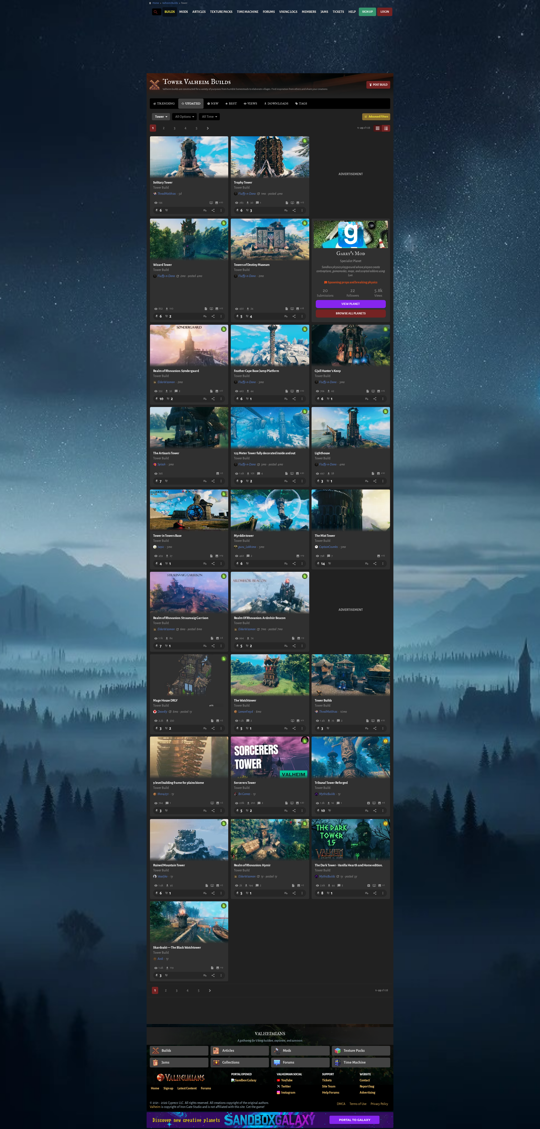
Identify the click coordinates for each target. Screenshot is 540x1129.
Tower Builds (323, 700)
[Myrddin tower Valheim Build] (270, 510)
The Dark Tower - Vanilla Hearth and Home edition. (349, 865)
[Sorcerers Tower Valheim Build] (270, 758)
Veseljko (162, 876)
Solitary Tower (163, 182)
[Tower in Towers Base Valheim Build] (189, 510)
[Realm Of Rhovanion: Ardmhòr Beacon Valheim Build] (270, 593)
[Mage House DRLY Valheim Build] (189, 675)
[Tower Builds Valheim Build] (351, 675)
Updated (192, 103)
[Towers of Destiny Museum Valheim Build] (270, 240)
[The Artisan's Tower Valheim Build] (189, 428)
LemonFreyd (245, 711)
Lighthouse (322, 453)
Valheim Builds (170, 3)
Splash (162, 464)
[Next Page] (207, 128)
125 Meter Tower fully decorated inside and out (264, 453)
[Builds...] (155, 11)
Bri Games (244, 794)
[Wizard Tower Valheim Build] (189, 240)
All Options (183, 116)
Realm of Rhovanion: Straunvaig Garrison (180, 618)
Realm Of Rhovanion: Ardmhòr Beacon (259, 618)
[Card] (377, 128)
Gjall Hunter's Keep (328, 371)
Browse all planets (351, 313)
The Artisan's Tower (166, 453)
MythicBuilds (327, 794)
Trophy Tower (243, 182)
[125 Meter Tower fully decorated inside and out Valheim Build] (270, 428)
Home (156, 3)
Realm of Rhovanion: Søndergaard (176, 371)
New (214, 103)
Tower (159, 116)
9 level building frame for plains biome (178, 782)
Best (233, 103)
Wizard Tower (162, 264)
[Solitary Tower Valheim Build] (189, 157)
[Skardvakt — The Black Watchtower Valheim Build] (189, 922)
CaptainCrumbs (328, 547)
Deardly (162, 711)
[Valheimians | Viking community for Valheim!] (149, 12)
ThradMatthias (167, 193)
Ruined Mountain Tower (169, 865)
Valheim (155, 1107)
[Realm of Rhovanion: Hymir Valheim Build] (270, 840)
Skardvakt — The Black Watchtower (177, 947)
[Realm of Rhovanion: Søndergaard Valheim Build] (189, 346)
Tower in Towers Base (167, 535)
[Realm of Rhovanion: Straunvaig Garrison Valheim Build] (189, 593)
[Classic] (386, 128)
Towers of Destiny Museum (252, 264)
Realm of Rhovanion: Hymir (252, 865)
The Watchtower (245, 700)
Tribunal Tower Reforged (331, 782)
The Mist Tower (325, 535)
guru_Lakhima (247, 547)
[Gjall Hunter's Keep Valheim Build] (351, 346)
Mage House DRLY (165, 700)
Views (252, 103)
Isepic (161, 547)
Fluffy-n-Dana (247, 193)
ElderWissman (166, 382)
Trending (166, 103)
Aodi (160, 958)
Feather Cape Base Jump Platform (256, 371)
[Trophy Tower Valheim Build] (270, 157)
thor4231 (163, 794)
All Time (208, 116)
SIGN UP (367, 11)
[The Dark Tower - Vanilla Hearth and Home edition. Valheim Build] (351, 840)
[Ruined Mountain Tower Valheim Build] (189, 840)
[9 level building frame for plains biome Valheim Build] (189, 758)
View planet (351, 304)
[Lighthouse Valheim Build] (351, 428)
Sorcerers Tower (245, 782)
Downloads (278, 103)
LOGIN (385, 11)
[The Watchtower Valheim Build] (270, 675)
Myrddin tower (244, 535)
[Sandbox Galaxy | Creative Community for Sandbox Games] (270, 1120)
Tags (303, 103)
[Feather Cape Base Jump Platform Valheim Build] (270, 346)
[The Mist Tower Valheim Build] (351, 510)
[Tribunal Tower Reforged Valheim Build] (351, 758)
